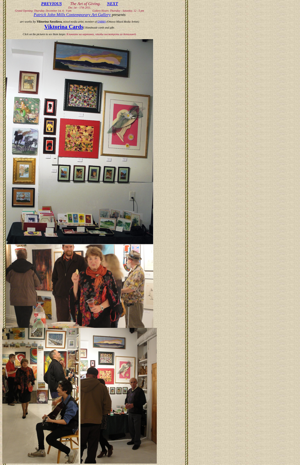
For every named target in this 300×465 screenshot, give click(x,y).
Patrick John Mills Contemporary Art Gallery (72, 14)
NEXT (112, 3)
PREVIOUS (51, 3)
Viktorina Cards (63, 26)
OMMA (101, 21)
